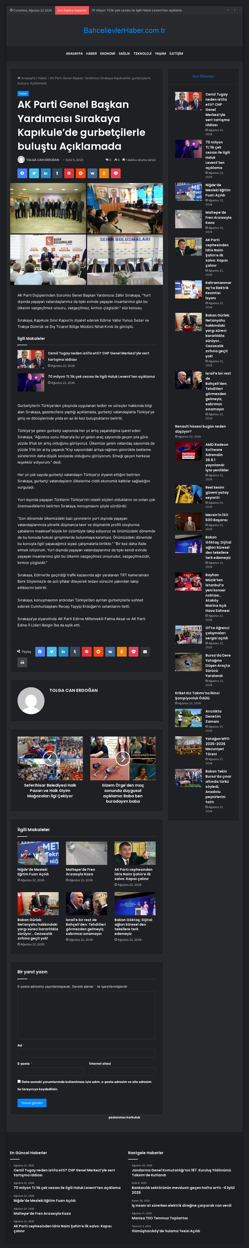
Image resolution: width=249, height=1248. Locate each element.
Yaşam (160, 53)
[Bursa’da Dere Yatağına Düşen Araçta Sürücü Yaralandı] (188, 662)
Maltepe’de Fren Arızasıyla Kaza (80, 872)
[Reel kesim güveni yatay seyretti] (188, 494)
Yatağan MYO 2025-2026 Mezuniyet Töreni (217, 746)
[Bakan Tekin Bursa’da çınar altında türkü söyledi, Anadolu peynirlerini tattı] (188, 778)
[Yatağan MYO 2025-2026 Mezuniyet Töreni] (188, 745)
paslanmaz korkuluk (124, 1117)
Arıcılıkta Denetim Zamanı (213, 716)
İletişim (176, 53)
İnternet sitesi (100, 1063)
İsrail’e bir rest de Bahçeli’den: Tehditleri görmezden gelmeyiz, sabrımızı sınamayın (86, 926)
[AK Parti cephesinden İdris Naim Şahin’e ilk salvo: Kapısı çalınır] (135, 853)
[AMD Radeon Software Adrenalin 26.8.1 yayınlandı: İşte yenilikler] (188, 451)
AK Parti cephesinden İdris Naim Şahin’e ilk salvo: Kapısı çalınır (133, 874)
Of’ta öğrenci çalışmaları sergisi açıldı (217, 633)
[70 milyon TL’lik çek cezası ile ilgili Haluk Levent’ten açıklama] (31, 382)
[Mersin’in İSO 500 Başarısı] (188, 521)
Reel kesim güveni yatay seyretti (217, 492)
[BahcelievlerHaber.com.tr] (124, 30)
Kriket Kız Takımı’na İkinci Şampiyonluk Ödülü (197, 696)
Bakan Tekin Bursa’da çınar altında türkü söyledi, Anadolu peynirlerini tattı (218, 786)
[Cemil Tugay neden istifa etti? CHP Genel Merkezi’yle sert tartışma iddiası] (31, 359)
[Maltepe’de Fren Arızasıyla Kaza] (86, 853)
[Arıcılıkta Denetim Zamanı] (188, 718)
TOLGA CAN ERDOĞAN (42, 160)
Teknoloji (142, 53)
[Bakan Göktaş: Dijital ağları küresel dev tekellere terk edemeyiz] (135, 903)
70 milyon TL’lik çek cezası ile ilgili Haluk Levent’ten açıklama (101, 376)
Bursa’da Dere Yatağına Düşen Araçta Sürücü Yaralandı (218, 665)
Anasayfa (74, 53)
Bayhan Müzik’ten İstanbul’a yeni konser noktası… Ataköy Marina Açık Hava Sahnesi (217, 592)
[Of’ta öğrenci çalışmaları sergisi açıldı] (188, 634)
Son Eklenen (203, 76)
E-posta (25, 1063)
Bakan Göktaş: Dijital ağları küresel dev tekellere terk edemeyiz (133, 926)
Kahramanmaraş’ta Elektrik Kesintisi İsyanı (218, 290)
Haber (91, 53)
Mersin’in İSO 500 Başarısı (216, 517)
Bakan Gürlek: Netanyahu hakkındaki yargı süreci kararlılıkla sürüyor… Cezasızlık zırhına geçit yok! (38, 929)
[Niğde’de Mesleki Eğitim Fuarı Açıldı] (38, 853)
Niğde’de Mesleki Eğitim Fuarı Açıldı (118, 10)
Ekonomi (107, 53)
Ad (21, 1045)
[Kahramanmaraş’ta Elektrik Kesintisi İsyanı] (188, 289)
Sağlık (124, 53)
